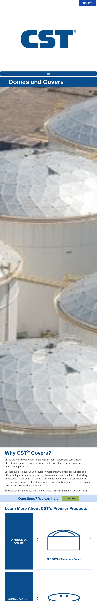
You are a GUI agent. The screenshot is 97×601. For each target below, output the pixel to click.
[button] (48, 73)
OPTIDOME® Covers (19, 541)
